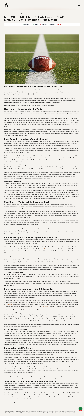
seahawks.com (44, 248)
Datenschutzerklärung (28, 408)
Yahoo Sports (46, 306)
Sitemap (77, 408)
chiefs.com (9, 304)
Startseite (6, 13)
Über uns (62, 408)
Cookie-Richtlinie (10, 408)
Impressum (46, 408)
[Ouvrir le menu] (79, 5)
